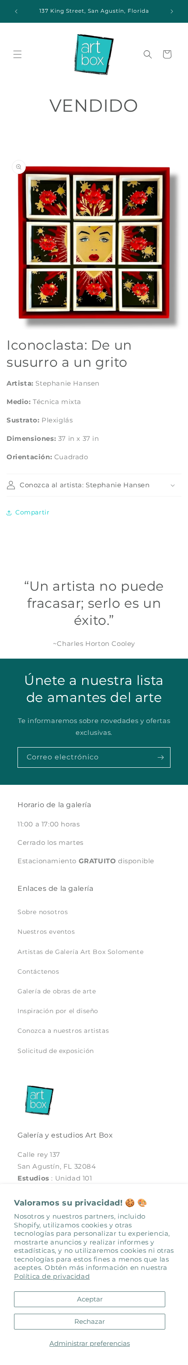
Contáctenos (38, 971)
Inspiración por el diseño (57, 1011)
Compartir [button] (32, 512)
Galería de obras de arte (56, 991)
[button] (17, 54)
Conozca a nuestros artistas (63, 1031)
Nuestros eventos (46, 932)
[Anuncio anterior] (16, 11)
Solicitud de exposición (55, 1051)
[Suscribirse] (160, 757)
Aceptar (90, 1299)
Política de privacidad (52, 1276)
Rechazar (89, 1321)
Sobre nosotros (42, 912)
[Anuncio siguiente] (171, 11)
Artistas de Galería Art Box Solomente (80, 952)
